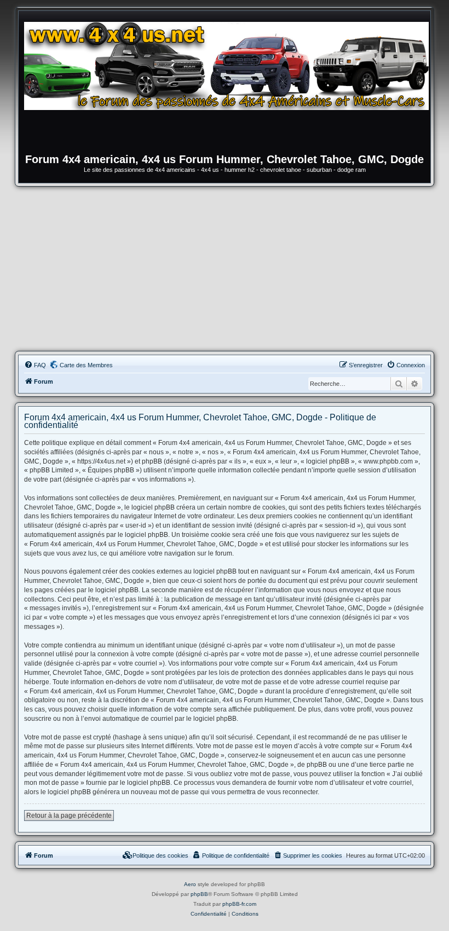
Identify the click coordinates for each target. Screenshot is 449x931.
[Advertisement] (224, 268)
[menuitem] (35, 365)
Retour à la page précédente (69, 815)
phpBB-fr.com (239, 904)
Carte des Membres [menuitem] (86, 365)
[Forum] (230, 84)
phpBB (199, 894)
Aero (190, 884)
